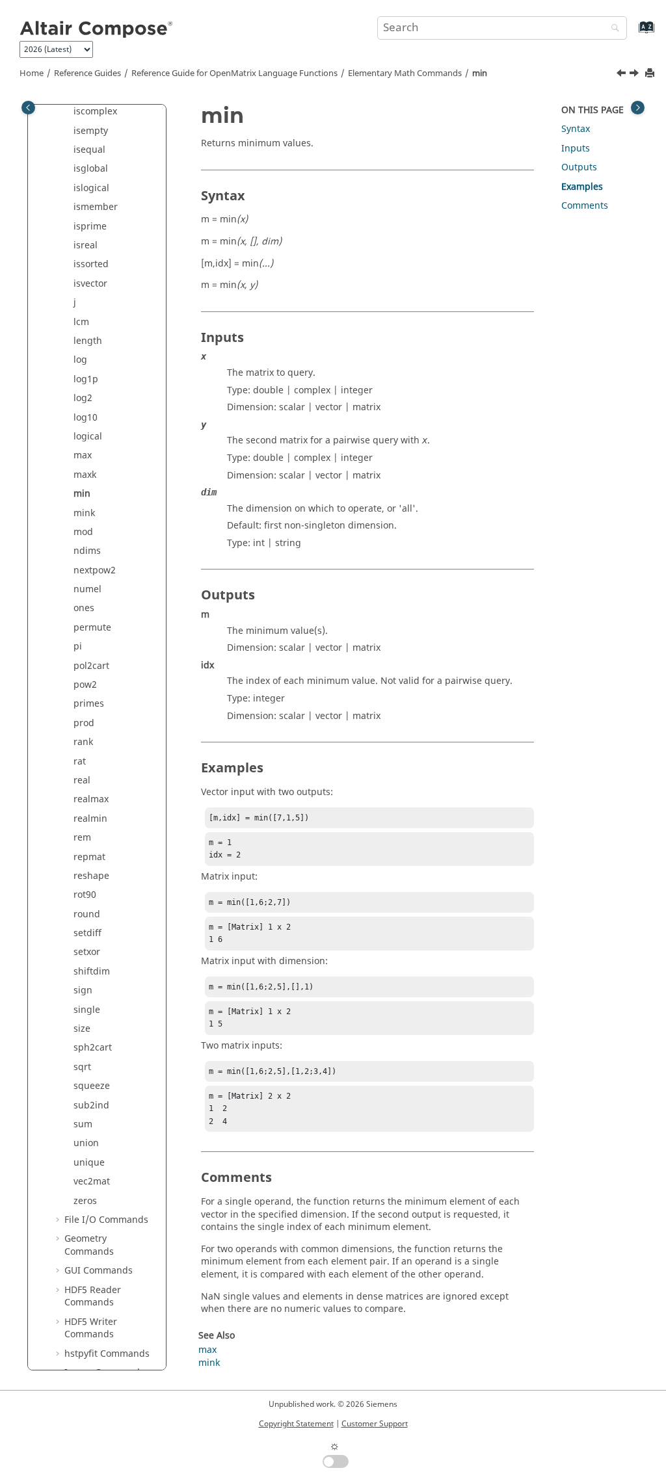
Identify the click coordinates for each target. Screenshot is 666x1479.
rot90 (84, 895)
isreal (85, 245)
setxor (86, 952)
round (86, 914)
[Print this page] (651, 74)
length (87, 341)
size (81, 1029)
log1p (85, 379)
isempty (90, 131)
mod (83, 532)
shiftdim (91, 971)
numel (87, 589)
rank (83, 742)
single (86, 1010)
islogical (91, 188)
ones (83, 608)
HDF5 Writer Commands (90, 1328)
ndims (87, 551)
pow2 (85, 685)
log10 (85, 418)
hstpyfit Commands (107, 1354)
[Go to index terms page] (632, 33)
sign (82, 990)
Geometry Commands (89, 1245)
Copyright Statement (296, 1424)
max (82, 455)
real (81, 780)
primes (88, 704)
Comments (584, 206)
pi (77, 646)
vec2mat (91, 1181)
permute (92, 628)
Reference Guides (87, 73)
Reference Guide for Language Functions (234, 73)
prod (83, 723)
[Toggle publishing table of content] (28, 107)
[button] (68, 111)
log (80, 360)
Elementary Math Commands (405, 73)
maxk (84, 475)
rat (79, 761)
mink (84, 513)
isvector (90, 284)
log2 (82, 398)
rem (82, 837)
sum (82, 1124)
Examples (582, 187)
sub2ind (91, 1105)
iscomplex (95, 111)
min (479, 73)
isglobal (90, 169)
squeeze (91, 1086)
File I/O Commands (106, 1220)
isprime (90, 226)
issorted (91, 264)
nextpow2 (94, 570)
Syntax (575, 129)
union (86, 1143)
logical (87, 436)
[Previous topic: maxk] (622, 75)
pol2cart (91, 666)
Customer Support (374, 1424)
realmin (90, 819)
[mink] (635, 75)
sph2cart (92, 1047)
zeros (85, 1201)
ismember (95, 207)
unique (89, 1163)
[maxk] (622, 75)
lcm (81, 322)
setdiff (87, 933)
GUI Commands (98, 1270)
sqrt (82, 1067)
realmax (91, 799)
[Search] (612, 29)
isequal (89, 150)
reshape (91, 876)
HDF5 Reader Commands (92, 1296)
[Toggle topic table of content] (638, 107)
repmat (89, 857)
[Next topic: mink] (635, 75)
